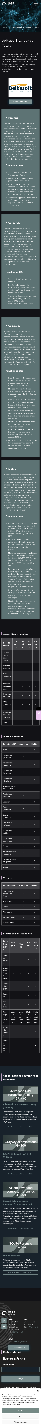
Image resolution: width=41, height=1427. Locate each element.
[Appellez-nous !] (38, 717)
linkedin (4, 1320)
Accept (20, 1410)
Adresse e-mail (8, 1364)
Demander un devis (20, 102)
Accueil (4, 24)
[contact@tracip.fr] (38, 712)
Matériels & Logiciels (21, 24)
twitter (4, 1326)
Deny (20, 1416)
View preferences (20, 1422)
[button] (38, 1391)
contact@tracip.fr (20, 1342)
